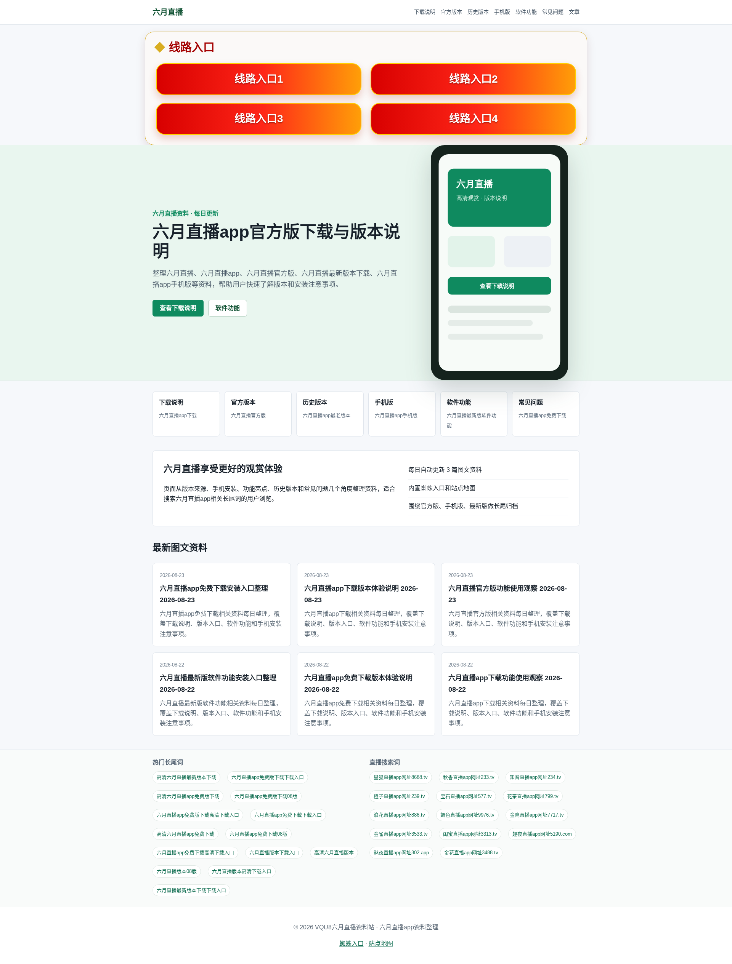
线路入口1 (258, 79)
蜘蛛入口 (351, 943)
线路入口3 (258, 119)
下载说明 (424, 12)
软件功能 (526, 12)
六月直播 (167, 12)
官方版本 (451, 12)
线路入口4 (473, 119)
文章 (574, 12)
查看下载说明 (178, 308)
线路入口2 (473, 79)
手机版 (502, 12)
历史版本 (478, 12)
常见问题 (552, 12)
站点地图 (381, 943)
